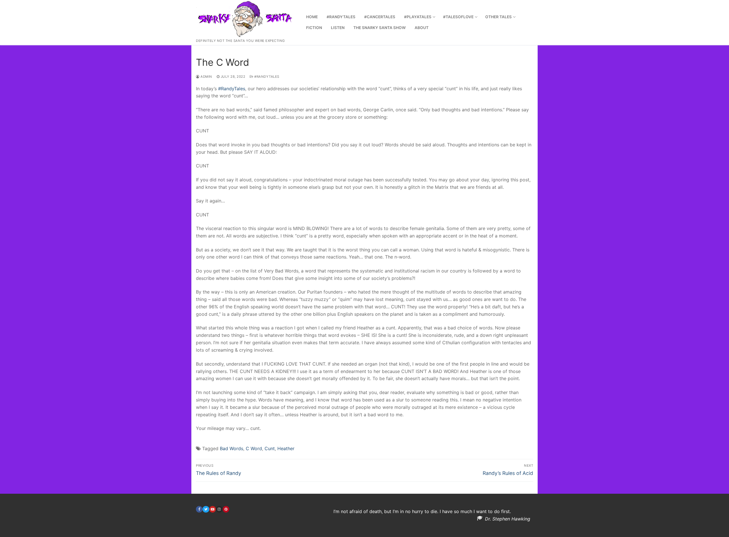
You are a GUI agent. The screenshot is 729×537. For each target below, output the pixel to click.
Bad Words (231, 448)
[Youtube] (212, 509)
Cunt (270, 448)
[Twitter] (205, 509)
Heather (285, 448)
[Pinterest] (226, 509)
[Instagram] (219, 509)
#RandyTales (266, 77)
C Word (254, 448)
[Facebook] (199, 509)
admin (206, 77)
